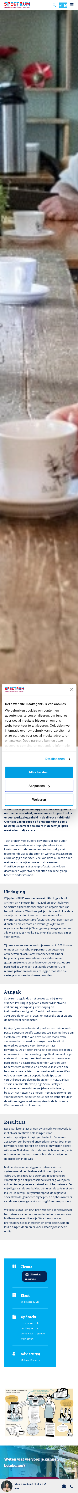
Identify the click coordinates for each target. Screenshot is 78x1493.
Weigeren (39, 799)
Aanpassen (36, 786)
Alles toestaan (39, 772)
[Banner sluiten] (71, 689)
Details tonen (55, 759)
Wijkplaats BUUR (30, 1301)
